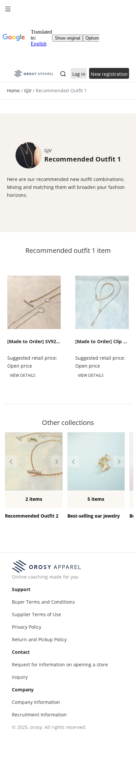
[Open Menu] (8, 8)
